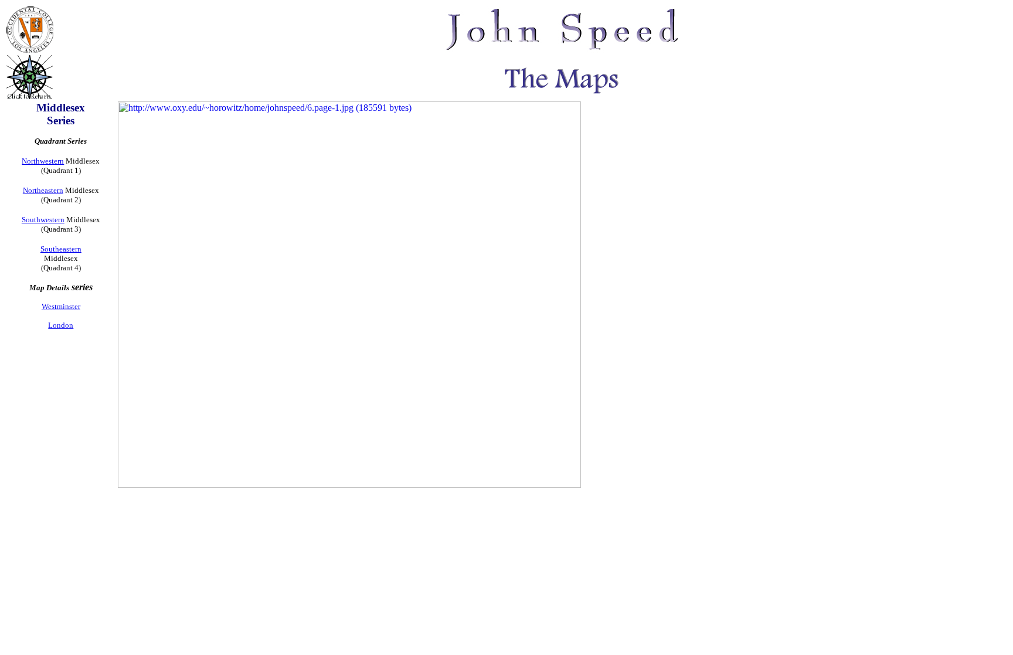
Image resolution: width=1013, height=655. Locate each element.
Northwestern (43, 161)
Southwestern (43, 219)
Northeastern (43, 190)
